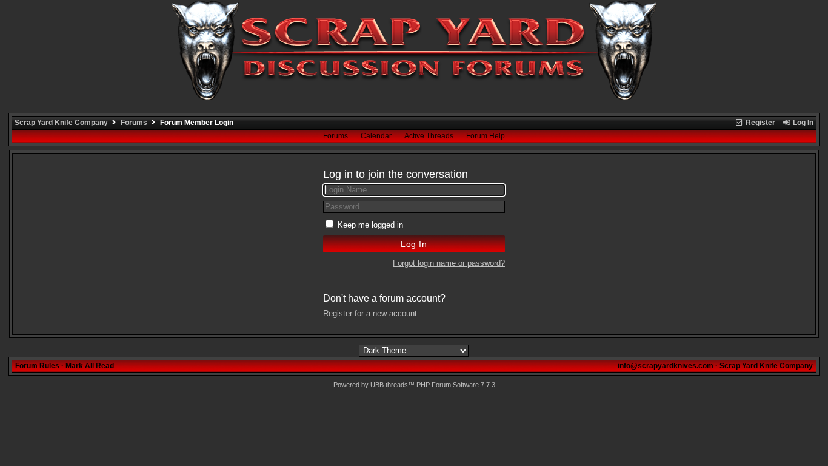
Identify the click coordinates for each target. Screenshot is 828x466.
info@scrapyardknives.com (665, 366)
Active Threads (428, 136)
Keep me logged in (370, 224)
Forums (134, 122)
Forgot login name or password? (449, 263)
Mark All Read (89, 366)
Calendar (376, 136)
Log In (802, 122)
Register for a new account (370, 313)
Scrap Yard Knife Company (61, 122)
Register (759, 122)
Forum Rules (37, 366)
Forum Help (485, 136)
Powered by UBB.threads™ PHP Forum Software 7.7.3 (414, 384)
